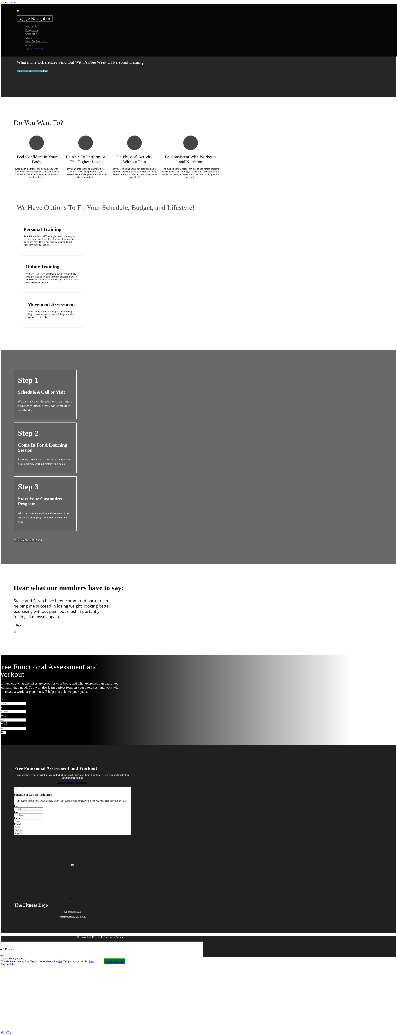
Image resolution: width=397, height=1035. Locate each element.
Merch (29, 37)
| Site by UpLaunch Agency (109, 937)
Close (17, 834)
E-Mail (17, 824)
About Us (31, 26)
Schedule (31, 34)
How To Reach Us (36, 41)
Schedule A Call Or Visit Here (72, 783)
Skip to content (8, 2)
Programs (31, 30)
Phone (17, 818)
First (16, 806)
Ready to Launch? (115, 961)
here (60, 961)
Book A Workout (35, 49)
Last (16, 812)
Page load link (8, 964)
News (29, 45)
